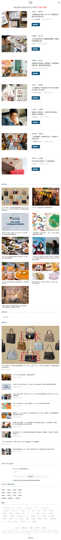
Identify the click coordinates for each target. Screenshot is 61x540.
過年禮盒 (15, 521)
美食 (16, 518)
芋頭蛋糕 (39, 518)
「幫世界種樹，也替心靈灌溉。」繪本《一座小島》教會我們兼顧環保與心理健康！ (45, 233)
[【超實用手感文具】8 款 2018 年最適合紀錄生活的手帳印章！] (14, 19)
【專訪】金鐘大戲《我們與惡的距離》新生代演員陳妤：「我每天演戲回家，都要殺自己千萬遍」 (14, 306)
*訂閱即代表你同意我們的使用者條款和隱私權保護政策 (26, 480)
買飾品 (9, 490)
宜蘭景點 (4, 513)
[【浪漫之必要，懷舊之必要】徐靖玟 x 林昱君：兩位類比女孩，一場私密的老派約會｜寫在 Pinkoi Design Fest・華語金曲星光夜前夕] (45, 246)
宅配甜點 (51, 510)
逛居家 (3, 492)
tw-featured (15, 510)
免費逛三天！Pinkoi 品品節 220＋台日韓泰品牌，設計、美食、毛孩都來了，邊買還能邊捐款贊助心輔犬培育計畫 (35, 413)
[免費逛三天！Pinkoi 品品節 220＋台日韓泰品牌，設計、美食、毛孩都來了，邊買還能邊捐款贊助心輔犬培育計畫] (6, 415)
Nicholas (35, 117)
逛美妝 (9, 495)
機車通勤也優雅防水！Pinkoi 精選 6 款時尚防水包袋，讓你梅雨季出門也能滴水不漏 (33, 449)
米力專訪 (43, 516)
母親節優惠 (51, 513)
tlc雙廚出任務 (6, 510)
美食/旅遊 (34, 133)
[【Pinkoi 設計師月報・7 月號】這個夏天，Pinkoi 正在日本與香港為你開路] (6, 406)
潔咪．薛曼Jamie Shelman (22, 516)
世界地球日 (23, 510)
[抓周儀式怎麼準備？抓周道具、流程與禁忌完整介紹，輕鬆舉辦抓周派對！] (14, 68)
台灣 (33, 510)
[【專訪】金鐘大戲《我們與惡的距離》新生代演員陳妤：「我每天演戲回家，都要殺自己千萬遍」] (15, 295)
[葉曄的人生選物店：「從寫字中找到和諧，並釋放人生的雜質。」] (14, 117)
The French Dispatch (45, 508)
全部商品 (17, 498)
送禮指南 (4, 498)
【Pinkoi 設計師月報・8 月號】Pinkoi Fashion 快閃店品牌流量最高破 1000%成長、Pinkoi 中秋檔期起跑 (36, 394)
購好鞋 (20, 490)
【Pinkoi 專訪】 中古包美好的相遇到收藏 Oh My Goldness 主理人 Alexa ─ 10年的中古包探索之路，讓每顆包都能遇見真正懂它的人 (15, 209)
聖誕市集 (21, 518)
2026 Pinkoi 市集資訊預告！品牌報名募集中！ (42, 207)
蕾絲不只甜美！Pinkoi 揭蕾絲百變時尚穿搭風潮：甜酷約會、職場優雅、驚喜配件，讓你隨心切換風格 (35, 433)
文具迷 (14, 492)
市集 (23, 513)
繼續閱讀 (35, 24)
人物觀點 (40, 109)
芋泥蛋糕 (33, 518)
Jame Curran (20, 508)
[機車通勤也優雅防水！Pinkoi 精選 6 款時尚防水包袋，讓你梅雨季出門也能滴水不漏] (6, 451)
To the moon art (37, 92)
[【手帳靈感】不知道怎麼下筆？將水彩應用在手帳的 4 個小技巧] (14, 92)
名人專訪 (34, 109)
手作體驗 (34, 36)
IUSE (13, 508)
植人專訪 (44, 513)
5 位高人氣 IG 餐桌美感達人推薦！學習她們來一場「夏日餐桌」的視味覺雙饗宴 (15, 257)
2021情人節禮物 (6, 508)
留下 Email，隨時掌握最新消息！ (21, 468)
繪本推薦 (10, 518)
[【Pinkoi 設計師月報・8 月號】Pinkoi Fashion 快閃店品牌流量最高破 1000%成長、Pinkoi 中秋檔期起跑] (6, 396)
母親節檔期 (5, 516)
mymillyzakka (29, 508)
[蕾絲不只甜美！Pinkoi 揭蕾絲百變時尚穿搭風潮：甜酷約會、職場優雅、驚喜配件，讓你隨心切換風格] (6, 434)
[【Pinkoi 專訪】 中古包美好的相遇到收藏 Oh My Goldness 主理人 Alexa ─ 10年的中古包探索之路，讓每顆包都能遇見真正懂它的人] (15, 197)
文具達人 (34, 11)
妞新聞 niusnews (37, 141)
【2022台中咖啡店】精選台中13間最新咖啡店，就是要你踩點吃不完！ (15, 282)
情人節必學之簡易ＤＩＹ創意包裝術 (43, 161)
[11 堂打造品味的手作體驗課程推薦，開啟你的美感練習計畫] (14, 43)
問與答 (31, 528)
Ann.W (34, 68)
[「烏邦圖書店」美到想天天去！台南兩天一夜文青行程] (14, 141)
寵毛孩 (20, 495)
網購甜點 (4, 518)
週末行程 (9, 521)
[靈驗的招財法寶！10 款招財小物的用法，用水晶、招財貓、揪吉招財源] (45, 271)
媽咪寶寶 (34, 60)
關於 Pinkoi (24, 528)
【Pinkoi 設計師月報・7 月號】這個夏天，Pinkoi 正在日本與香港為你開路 (31, 403)
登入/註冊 (44, 528)
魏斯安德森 (34, 521)
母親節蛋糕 (12, 516)
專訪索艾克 (11, 513)
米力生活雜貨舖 (51, 516)
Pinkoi (34, 164)
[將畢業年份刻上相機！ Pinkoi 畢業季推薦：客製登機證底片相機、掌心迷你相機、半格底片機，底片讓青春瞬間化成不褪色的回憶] (6, 425)
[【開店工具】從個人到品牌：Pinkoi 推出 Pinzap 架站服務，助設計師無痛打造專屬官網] (15, 222)
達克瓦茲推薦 (22, 521)
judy (34, 43)
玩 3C (19, 492)
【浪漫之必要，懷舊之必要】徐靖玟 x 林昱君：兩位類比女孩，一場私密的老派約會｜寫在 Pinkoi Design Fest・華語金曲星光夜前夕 (45, 258)
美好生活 (40, 36)
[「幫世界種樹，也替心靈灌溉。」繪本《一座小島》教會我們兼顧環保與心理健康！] (45, 222)
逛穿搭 (14, 490)
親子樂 (14, 495)
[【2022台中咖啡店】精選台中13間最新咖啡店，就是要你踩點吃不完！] (15, 271)
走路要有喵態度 (53, 518)
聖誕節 (27, 518)
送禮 (3, 521)
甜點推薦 (33, 516)
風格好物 (40, 11)
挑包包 (3, 490)
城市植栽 (45, 510)
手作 (28, 513)
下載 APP (37, 528)
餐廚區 (9, 492)
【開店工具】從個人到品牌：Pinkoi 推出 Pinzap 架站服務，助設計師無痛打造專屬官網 (14, 233)
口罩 (28, 510)
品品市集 (38, 510)
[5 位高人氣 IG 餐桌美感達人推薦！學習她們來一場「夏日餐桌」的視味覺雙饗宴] (15, 246)
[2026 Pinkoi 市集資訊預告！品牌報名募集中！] (45, 197)
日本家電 (37, 513)
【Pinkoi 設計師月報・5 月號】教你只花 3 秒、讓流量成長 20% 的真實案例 (20, 441)
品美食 (3, 495)
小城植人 (18, 513)
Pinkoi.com (17, 528)
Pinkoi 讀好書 (36, 19)
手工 (32, 513)
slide (36, 508)
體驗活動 (10, 498)
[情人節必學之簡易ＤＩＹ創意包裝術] (14, 166)
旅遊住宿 (41, 133)
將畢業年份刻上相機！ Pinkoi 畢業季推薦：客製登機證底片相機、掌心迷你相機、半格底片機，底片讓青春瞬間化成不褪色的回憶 (35, 423)
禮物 (38, 516)
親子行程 (45, 518)
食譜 (29, 521)
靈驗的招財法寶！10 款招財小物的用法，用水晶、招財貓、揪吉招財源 (44, 282)
